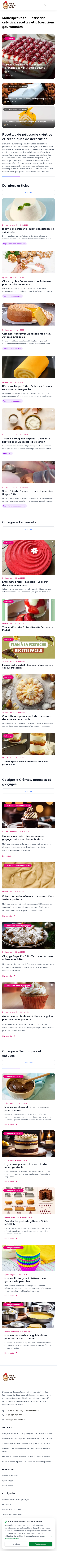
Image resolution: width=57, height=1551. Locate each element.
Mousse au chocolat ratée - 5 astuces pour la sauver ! (26, 1456)
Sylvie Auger (7, 277)
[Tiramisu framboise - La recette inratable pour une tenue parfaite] (28, 56)
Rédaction (8, 1469)
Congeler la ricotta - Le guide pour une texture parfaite (27, 1433)
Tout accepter (40, 1544)
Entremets (10, 38)
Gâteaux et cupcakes (11, 1509)
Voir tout (29, 192)
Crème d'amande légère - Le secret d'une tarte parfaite (27, 1438)
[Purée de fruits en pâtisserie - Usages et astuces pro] (28, 117)
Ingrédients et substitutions (15, 86)
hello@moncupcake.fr (15, 1419)
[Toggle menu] (52, 5)
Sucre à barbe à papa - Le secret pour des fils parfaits (26, 1461)
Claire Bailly (7, 382)
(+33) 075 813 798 (14, 1415)
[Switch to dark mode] (44, 4)
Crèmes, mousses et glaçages (18, 805)
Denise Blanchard (9, 225)
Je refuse (16, 1544)
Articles (7, 1427)
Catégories (8, 1493)
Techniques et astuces (12, 296)
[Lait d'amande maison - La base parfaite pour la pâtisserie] (28, 94)
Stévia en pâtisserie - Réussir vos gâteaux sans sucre (26, 1443)
